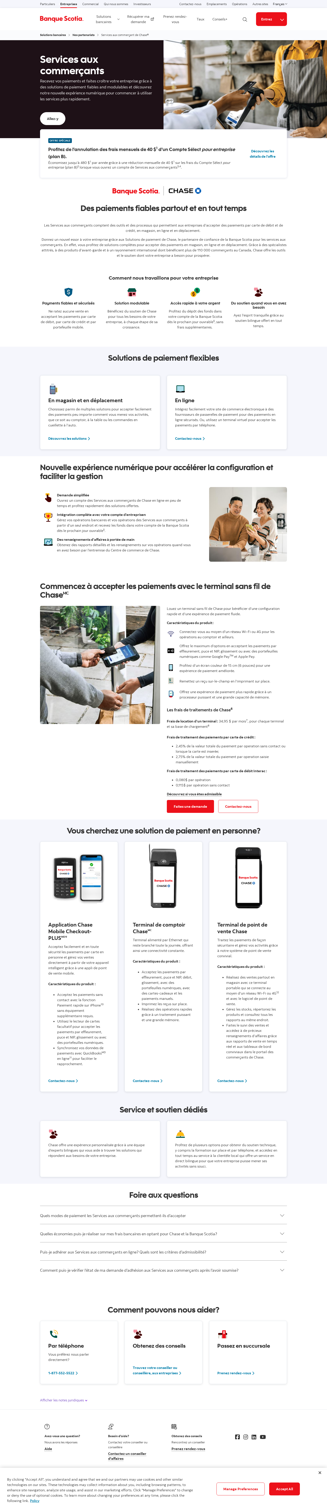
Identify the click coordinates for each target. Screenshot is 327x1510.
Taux (200, 19)
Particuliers (47, 4)
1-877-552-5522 (61, 1373)
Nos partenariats (84, 35)
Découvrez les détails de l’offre (263, 154)
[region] (163, 1489)
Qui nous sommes (116, 4)
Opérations (239, 4)
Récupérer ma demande (138, 19)
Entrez (266, 19)
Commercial (90, 4)
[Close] (320, 1473)
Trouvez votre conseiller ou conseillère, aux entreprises (155, 1370)
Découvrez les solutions (67, 438)
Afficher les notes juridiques (62, 1400)
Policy (34, 1500)
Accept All (284, 1489)
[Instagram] (245, 1437)
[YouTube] (263, 1437)
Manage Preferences (240, 1489)
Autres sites (260, 4)
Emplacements (217, 4)
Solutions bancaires (103, 19)
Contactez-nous (190, 4)
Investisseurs (142, 4)
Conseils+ (220, 19)
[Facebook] (237, 1437)
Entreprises (68, 4)
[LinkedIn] (254, 1437)
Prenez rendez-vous (175, 19)
